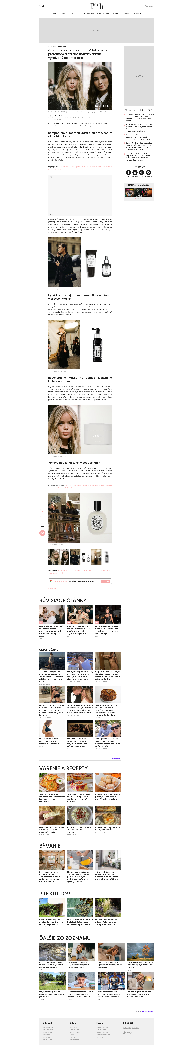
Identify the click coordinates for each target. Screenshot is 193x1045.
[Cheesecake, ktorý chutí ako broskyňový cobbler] (108, 815)
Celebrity (54, 14)
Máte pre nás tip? (101, 1037)
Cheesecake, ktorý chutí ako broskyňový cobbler (107, 828)
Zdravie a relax (103, 14)
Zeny (65, 570)
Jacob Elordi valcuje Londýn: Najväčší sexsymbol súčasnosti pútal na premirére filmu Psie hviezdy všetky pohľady (138, 156)
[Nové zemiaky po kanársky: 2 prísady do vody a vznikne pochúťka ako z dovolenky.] (108, 782)
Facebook (128, 176)
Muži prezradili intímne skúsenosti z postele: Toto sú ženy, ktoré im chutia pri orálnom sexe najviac (139, 137)
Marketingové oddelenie (103, 1035)
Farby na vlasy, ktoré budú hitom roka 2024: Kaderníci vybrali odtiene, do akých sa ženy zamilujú (107, 630)
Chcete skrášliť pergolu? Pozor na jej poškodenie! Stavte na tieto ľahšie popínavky (52, 922)
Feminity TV (136, 14)
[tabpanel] (139, 137)
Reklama (73, 1023)
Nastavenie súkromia (48, 1032)
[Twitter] (131, 1023)
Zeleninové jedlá (72, 835)
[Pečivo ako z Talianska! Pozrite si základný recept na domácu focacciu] (52, 815)
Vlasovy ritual (58, 573)
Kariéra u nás (46, 1035)
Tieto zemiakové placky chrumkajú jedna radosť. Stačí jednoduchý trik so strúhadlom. (52, 798)
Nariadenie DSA (47, 1040)
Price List (72, 1037)
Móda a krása (88, 14)
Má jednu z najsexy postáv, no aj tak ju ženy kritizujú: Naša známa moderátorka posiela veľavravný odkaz (140, 117)
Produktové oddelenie (102, 1027)
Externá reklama (74, 1030)
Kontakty (99, 1023)
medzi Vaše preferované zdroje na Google (73, 581)
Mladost (78, 570)
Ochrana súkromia (48, 1030)
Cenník (72, 1035)
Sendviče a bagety (44, 835)
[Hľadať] (153, 13)
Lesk (83, 570)
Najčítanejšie (130, 110)
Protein (95, 570)
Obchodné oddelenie (102, 1030)
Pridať (107, 581)
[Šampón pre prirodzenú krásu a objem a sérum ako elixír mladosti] (80, 557)
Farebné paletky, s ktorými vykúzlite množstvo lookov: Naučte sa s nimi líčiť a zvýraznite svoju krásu (78, 630)
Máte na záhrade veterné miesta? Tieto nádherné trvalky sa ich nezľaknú (106, 922)
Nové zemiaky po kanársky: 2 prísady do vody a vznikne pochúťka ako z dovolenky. (107, 796)
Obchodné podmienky (76, 1032)
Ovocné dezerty (100, 832)
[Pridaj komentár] (42, 512)
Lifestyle (116, 14)
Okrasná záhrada (44, 927)
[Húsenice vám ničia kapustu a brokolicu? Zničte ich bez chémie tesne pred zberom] (80, 908)
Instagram (135, 176)
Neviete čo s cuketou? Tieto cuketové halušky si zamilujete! (79, 829)
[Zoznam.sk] (128, 1033)
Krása (64, 46)
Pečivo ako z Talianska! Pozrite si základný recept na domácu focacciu (51, 829)
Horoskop (76, 14)
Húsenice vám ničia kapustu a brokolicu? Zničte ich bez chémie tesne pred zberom (80, 922)
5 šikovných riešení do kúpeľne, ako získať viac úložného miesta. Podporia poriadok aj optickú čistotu (106, 875)
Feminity (59, 46)
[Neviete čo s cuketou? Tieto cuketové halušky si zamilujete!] (80, 815)
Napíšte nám (46, 1037)
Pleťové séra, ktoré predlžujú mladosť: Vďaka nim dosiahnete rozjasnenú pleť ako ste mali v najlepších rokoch (51, 631)
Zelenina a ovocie (72, 927)
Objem (88, 570)
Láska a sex (65, 14)
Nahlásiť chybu (52, 588)
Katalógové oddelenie (102, 1032)
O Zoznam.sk (47, 1023)
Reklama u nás (74, 1027)
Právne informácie (48, 1027)
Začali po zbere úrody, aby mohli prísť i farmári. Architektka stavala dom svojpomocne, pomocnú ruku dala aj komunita (52, 877)
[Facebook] (124, 1023)
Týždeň (148, 110)
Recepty (126, 14)
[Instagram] (128, 1023)
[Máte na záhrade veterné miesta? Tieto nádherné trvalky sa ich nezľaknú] (108, 908)
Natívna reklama (74, 1040)
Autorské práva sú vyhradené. (131, 1029)
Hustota (70, 570)
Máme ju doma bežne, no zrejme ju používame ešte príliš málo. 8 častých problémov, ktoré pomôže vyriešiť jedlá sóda (78, 877)
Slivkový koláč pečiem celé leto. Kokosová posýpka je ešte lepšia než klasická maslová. (78, 798)
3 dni (141, 110)
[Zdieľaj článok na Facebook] (42, 519)
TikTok (141, 176)
